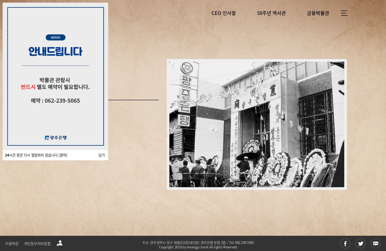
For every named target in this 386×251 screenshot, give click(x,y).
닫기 (101, 155)
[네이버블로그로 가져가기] (376, 243)
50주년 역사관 (271, 13)
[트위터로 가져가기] (361, 243)
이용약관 (12, 243)
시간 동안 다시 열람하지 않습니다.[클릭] (36, 155)
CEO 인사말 (224, 13)
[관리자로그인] (59, 243)
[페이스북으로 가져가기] (345, 243)
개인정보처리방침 (37, 243)
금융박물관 (318, 13)
